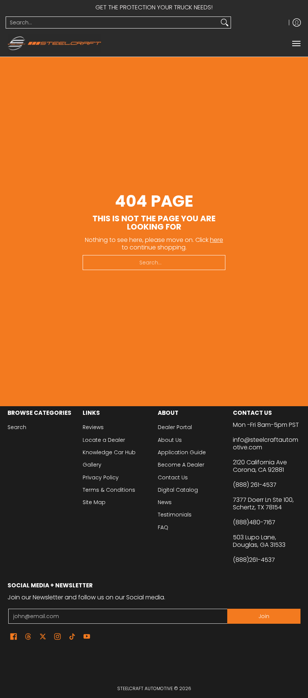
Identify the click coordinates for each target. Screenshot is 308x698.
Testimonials (175, 514)
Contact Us (173, 477)
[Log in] (296, 22)
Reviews (93, 427)
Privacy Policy (101, 477)
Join (263, 616)
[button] (13, 636)
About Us (170, 440)
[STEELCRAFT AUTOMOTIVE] (54, 43)
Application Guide (182, 452)
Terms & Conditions (109, 490)
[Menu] (295, 43)
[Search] (225, 22)
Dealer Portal (175, 427)
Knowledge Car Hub (109, 452)
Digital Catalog (178, 490)
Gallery (92, 464)
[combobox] (112, 22)
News (165, 502)
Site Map (94, 502)
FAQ (163, 527)
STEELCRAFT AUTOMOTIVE (145, 688)
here (216, 240)
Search (17, 427)
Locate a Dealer (104, 440)
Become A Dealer (181, 464)
